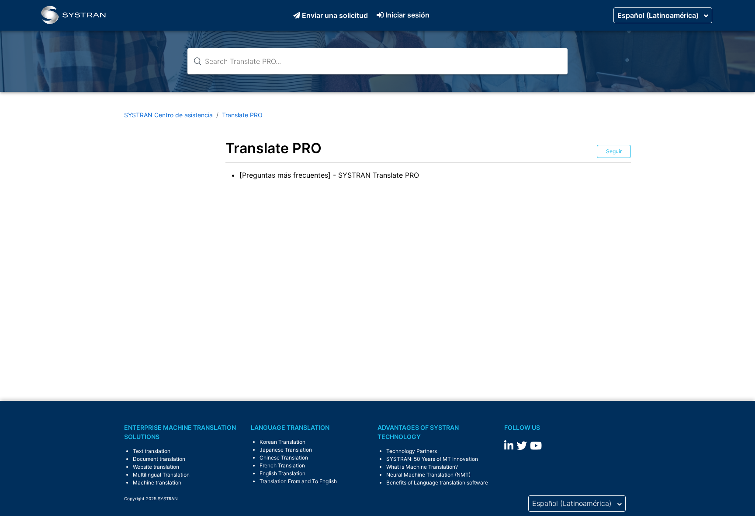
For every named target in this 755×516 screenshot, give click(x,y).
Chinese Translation (284, 457)
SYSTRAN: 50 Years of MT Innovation (432, 459)
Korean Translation (282, 442)
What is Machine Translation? (422, 466)
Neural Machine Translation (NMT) (428, 474)
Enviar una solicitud (335, 15)
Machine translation (157, 482)
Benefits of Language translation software (437, 482)
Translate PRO (242, 115)
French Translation (282, 465)
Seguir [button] (614, 151)
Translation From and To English (298, 481)
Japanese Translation (286, 449)
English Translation (282, 473)
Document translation (159, 459)
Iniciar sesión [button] (407, 15)
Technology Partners (411, 451)
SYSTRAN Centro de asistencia (168, 115)
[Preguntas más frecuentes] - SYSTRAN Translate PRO (329, 175)
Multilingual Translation (161, 474)
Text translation (151, 451)
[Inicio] (73, 15)
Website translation (156, 466)
